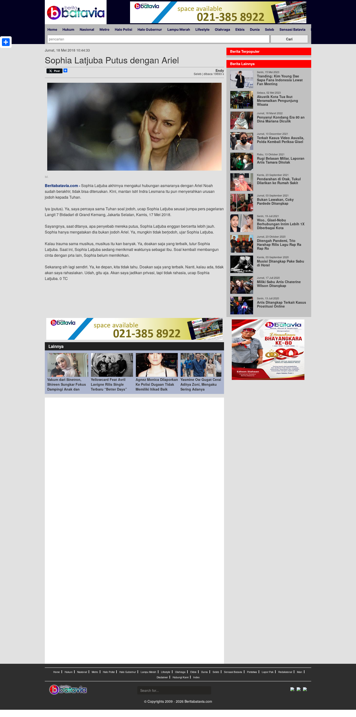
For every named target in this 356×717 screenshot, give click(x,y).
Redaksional (285, 672)
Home (52, 29)
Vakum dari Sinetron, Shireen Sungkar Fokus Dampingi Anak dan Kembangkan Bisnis (66, 386)
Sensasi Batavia (292, 29)
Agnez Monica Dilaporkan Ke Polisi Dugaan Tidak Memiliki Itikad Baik (157, 384)
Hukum (68, 29)
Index (196, 677)
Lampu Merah (178, 29)
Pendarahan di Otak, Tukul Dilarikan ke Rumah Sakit (279, 180)
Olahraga (222, 29)
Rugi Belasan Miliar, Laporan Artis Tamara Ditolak (280, 160)
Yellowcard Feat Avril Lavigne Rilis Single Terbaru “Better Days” (109, 384)
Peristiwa (252, 672)
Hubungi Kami (180, 677)
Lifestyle (202, 29)
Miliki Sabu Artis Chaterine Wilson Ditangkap (279, 283)
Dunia (255, 29)
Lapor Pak (267, 672)
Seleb (269, 29)
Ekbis (240, 29)
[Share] (6, 42)
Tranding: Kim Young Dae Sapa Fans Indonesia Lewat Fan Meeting (280, 80)
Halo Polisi (123, 29)
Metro (104, 29)
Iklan (299, 672)
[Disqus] (134, 465)
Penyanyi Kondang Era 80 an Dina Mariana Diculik (281, 119)
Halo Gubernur (150, 29)
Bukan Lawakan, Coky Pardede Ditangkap (275, 201)
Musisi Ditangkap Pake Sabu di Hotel (280, 263)
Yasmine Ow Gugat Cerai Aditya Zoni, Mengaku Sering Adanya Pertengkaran (200, 386)
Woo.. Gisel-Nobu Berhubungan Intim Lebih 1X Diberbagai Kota (280, 224)
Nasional (87, 29)
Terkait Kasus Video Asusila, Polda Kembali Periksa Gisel (280, 139)
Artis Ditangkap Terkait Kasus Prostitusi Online (281, 304)
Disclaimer (162, 677)
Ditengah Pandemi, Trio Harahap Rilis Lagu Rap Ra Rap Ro (279, 244)
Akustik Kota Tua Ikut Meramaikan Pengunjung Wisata (277, 100)
